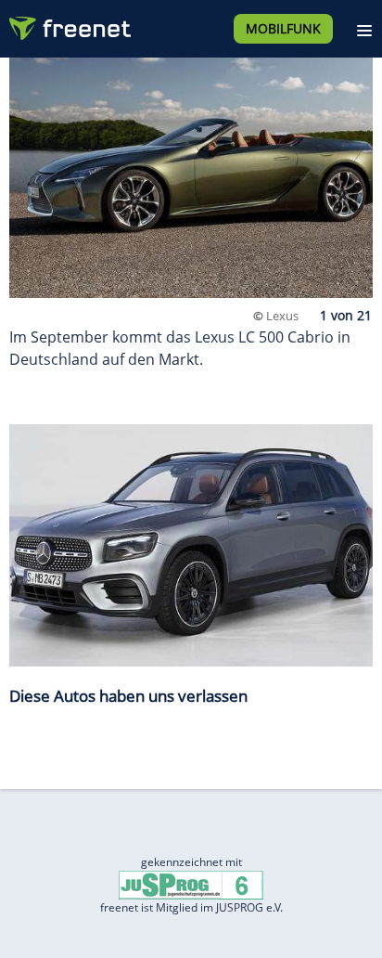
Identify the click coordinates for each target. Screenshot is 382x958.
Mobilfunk (283, 28)
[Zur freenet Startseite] (68, 24)
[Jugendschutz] (191, 884)
